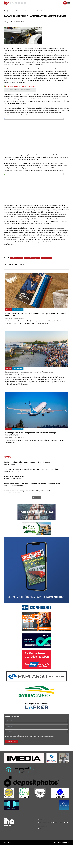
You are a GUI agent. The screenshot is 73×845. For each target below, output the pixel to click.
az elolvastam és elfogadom (30, 736)
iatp (50, 258)
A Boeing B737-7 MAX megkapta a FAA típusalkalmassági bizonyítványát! (30, 433)
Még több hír (36, 498)
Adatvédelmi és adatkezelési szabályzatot (23, 736)
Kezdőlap (7, 11)
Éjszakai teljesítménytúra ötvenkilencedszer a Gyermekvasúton (27, 462)
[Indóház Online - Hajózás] (22, 3)
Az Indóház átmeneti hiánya (14, 476)
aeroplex (44, 258)
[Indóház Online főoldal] (25, 3)
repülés (12, 258)
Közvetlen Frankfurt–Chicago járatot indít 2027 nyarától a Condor (27, 491)
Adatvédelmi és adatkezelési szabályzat (53, 823)
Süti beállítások (59, 842)
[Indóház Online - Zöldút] (19, 3)
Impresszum (42, 826)
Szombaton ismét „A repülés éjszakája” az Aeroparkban (29, 372)
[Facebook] (66, 842)
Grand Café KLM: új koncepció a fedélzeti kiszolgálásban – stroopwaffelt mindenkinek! (36, 314)
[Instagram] (68, 842)
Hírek (13, 11)
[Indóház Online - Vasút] (10, 3)
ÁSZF (40, 820)
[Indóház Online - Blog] (16, 3)
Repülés (20, 258)
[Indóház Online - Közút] (13, 3)
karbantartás (28, 258)
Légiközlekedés (17, 309)
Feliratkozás (12, 741)
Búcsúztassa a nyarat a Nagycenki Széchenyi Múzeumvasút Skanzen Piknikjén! (32, 484)
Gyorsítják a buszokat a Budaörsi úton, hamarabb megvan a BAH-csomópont (31, 469)
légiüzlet (37, 258)
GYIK (39, 829)
